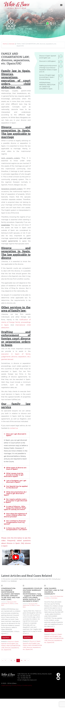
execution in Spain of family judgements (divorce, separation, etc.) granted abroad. (16, 356)
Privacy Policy (16, 685)
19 (25, 660)
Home (5, 44)
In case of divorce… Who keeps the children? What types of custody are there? (15, 507)
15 (11, 660)
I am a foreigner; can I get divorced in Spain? (16, 481)
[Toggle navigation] (61, 5)
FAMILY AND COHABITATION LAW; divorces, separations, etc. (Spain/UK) (10, 647)
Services (12, 44)
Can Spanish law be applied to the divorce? (17, 487)
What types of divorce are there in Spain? (16, 468)
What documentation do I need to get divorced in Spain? (15, 493)
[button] (16, 435)
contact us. (14, 428)
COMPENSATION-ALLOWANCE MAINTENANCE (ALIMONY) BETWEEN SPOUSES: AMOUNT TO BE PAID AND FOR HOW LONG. (10, 594)
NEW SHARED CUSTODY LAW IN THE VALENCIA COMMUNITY (53, 591)
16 (14, 660)
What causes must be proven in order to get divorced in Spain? (13, 474)
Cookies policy (27, 685)
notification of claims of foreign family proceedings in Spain (16, 322)
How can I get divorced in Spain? (16, 434)
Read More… (6, 637)
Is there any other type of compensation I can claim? (16, 529)
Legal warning (6, 685)
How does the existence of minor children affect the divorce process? (15, 515)
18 (21, 660)
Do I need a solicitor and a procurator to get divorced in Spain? (15, 500)
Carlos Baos (54, 598)
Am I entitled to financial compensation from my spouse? (14, 522)
